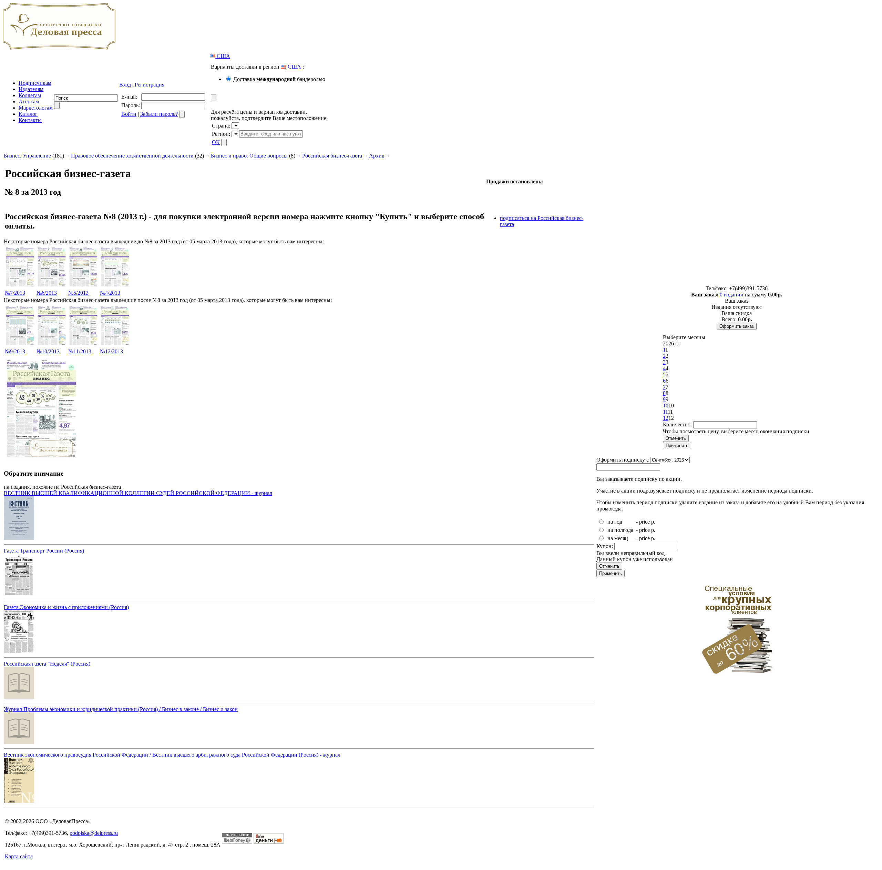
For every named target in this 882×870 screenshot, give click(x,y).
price (644, 522)
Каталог (28, 114)
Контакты (30, 120)
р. (653, 522)
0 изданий (731, 294)
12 (665, 418)
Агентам (29, 101)
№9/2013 (15, 351)
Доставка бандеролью (279, 79)
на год (614, 522)
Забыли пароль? (159, 114)
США (222, 56)
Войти (128, 114)
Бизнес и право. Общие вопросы (249, 156)
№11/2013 (79, 351)
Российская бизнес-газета (332, 156)
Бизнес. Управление (27, 156)
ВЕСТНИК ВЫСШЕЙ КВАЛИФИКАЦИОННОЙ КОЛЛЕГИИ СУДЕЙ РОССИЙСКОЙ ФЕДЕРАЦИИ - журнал (138, 493)
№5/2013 (78, 293)
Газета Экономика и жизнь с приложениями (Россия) (66, 607)
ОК (216, 142)
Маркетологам (36, 108)
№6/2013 (47, 293)
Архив (376, 156)
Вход (125, 85)
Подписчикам (35, 83)
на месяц (617, 538)
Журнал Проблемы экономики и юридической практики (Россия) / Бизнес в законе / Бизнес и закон (121, 709)
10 (665, 405)
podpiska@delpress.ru (94, 833)
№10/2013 (48, 351)
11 (665, 412)
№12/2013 (111, 351)
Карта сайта (19, 856)
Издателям (31, 89)
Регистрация (149, 85)
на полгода (620, 530)
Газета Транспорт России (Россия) (44, 551)
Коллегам (30, 95)
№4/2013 (110, 293)
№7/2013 (15, 293)
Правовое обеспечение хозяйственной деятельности (132, 156)
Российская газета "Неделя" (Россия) (47, 664)
